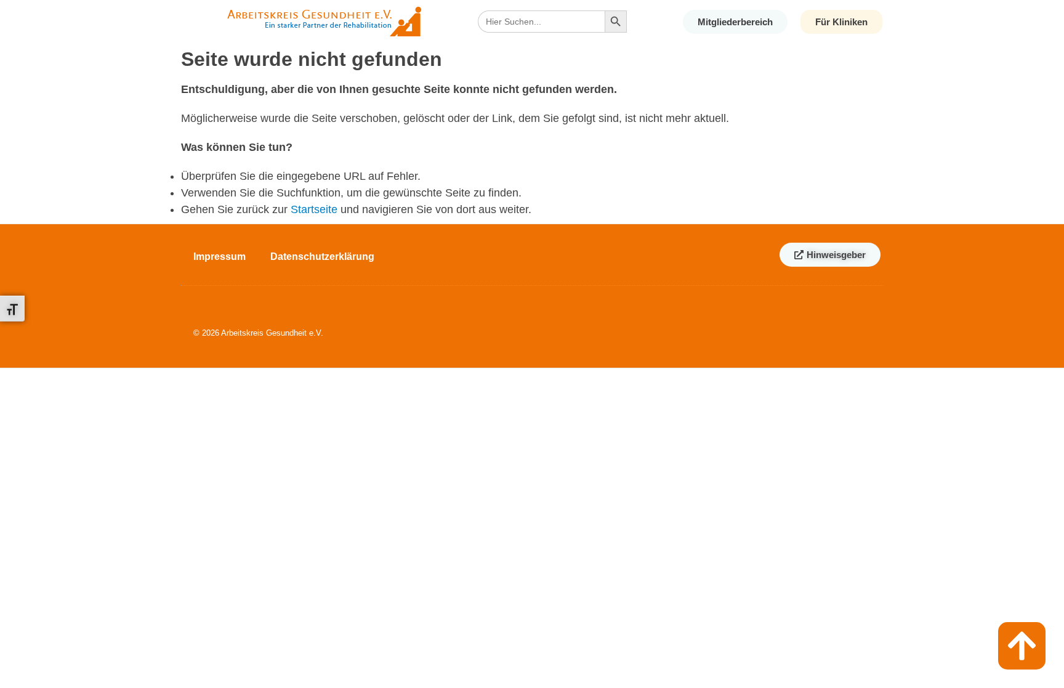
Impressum (219, 256)
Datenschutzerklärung (322, 256)
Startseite (314, 209)
